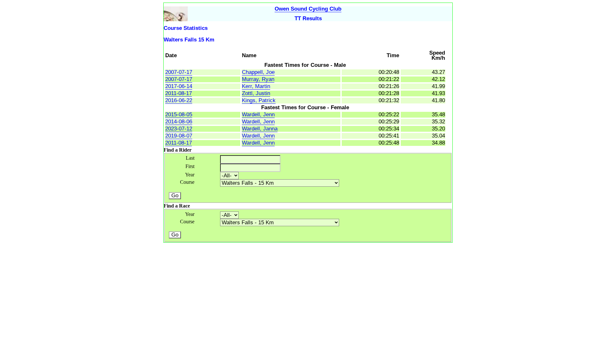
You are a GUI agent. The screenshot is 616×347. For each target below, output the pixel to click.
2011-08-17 (178, 93)
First (189, 166)
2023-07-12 (178, 129)
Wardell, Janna (260, 129)
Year (189, 174)
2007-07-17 (178, 72)
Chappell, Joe (258, 72)
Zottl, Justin (256, 93)
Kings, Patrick (259, 100)
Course (187, 182)
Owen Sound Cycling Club (308, 9)
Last (190, 158)
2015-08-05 (178, 114)
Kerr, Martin (256, 86)
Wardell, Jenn (258, 114)
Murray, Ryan (258, 79)
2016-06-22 (178, 100)
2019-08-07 (178, 136)
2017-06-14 (178, 86)
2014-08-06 (178, 122)
